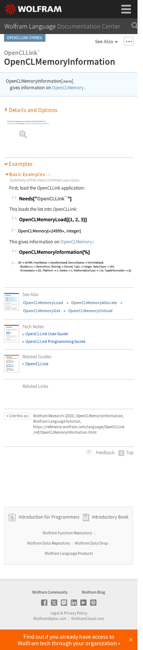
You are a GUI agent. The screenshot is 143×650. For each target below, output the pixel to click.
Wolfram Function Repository (67, 532)
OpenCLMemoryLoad (28, 123)
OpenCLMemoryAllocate (42, 123)
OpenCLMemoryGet (41, 310)
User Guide (46, 333)
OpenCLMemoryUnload (90, 310)
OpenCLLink (36, 363)
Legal (55, 613)
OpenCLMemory (68, 87)
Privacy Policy (75, 613)
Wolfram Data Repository (48, 543)
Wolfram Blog (93, 592)
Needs (34, 121)
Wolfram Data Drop (91, 543)
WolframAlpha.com (49, 618)
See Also (104, 41)
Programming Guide (55, 341)
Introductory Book (110, 517)
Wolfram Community (49, 592)
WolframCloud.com (87, 618)
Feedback (104, 452)
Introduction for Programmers (48, 517)
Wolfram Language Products (69, 553)
